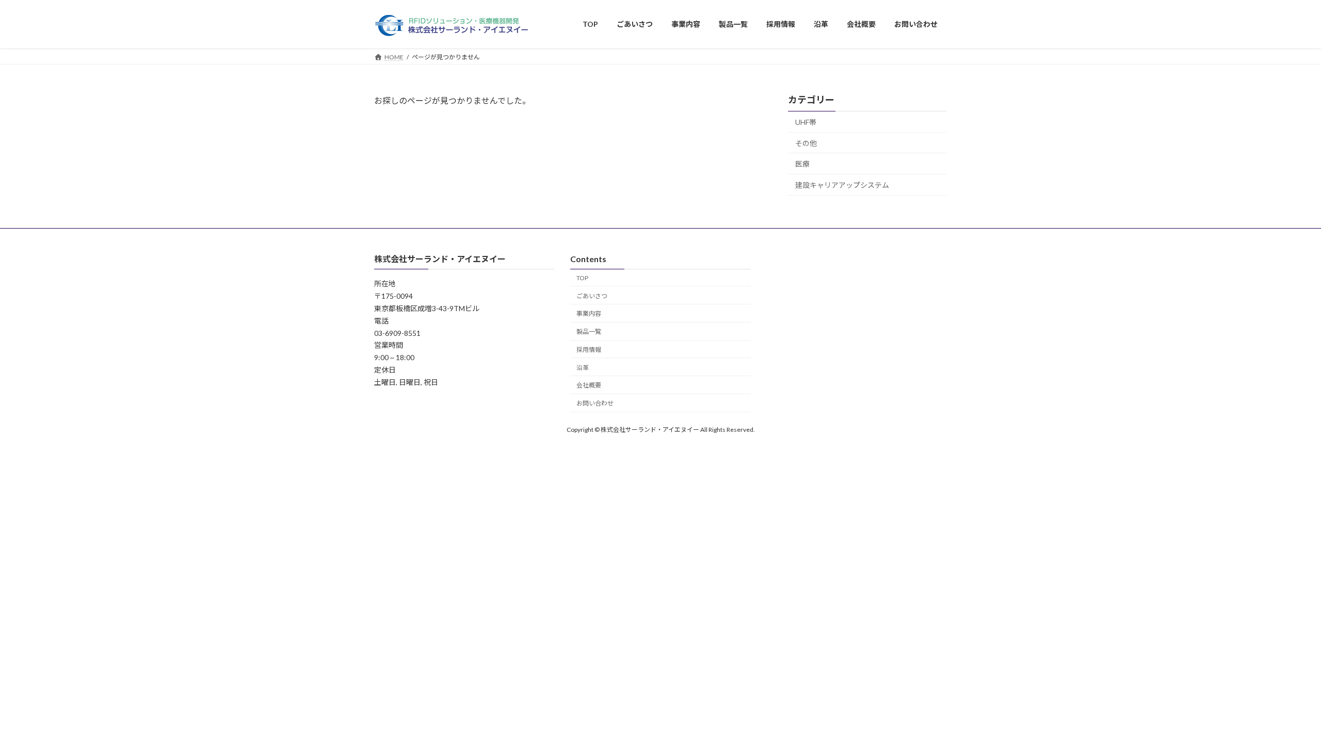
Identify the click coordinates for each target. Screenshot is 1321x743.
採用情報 (588, 349)
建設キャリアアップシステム (842, 184)
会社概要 (588, 386)
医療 (802, 163)
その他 (806, 142)
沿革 (582, 368)
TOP (582, 278)
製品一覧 (588, 331)
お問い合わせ (595, 403)
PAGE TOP (1282, 711)
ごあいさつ (591, 296)
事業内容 (588, 314)
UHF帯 (805, 122)
